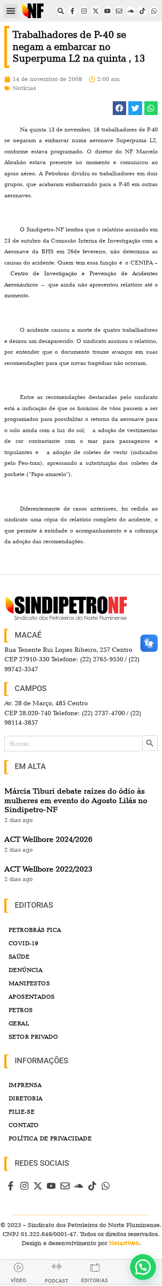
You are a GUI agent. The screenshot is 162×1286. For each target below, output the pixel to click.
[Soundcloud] (130, 11)
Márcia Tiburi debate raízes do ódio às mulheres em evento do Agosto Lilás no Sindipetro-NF (75, 800)
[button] (10, 11)
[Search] (60, 11)
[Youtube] (107, 11)
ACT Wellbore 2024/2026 (48, 839)
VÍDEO (18, 1280)
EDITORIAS (94, 1280)
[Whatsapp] (154, 11)
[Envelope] (119, 11)
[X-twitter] (95, 11)
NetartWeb (124, 1242)
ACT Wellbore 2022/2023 (48, 868)
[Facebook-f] (72, 11)
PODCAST (56, 1281)
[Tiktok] (142, 11)
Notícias (24, 87)
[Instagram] (84, 11)
